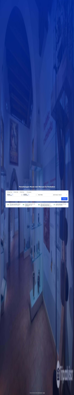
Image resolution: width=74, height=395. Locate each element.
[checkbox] (29, 192)
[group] (14, 194)
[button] (64, 2)
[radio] (9, 192)
